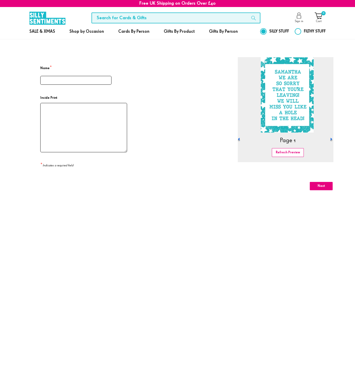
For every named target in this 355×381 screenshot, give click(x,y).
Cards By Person (133, 31)
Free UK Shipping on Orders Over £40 (177, 3)
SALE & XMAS (42, 31)
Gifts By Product (179, 31)
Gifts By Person (223, 31)
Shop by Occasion (86, 31)
